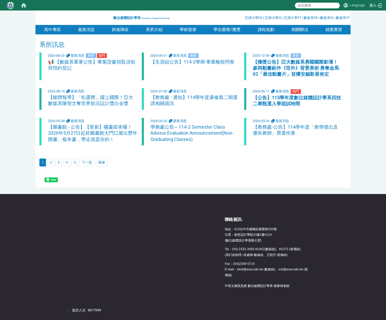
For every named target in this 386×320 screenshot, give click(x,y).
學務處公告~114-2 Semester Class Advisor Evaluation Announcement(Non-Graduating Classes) (192, 133)
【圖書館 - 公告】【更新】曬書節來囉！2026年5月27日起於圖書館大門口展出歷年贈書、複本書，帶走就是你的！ (92, 133)
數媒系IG (326, 18)
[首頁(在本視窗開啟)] (23, 5)
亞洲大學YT (293, 18)
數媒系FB (311, 18)
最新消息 (86, 29)
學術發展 (188, 29)
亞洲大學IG (273, 18)
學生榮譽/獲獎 (227, 29)
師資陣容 (120, 29)
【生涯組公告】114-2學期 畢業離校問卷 (192, 62)
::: (111, 17)
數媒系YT (343, 18)
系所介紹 (154, 29)
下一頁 (87, 162)
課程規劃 (266, 29)
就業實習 (333, 29)
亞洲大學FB (253, 18)
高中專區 (52, 29)
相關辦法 (299, 29)
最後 (101, 162)
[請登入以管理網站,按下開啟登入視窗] (10, 5)
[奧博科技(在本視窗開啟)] (68, 310)
